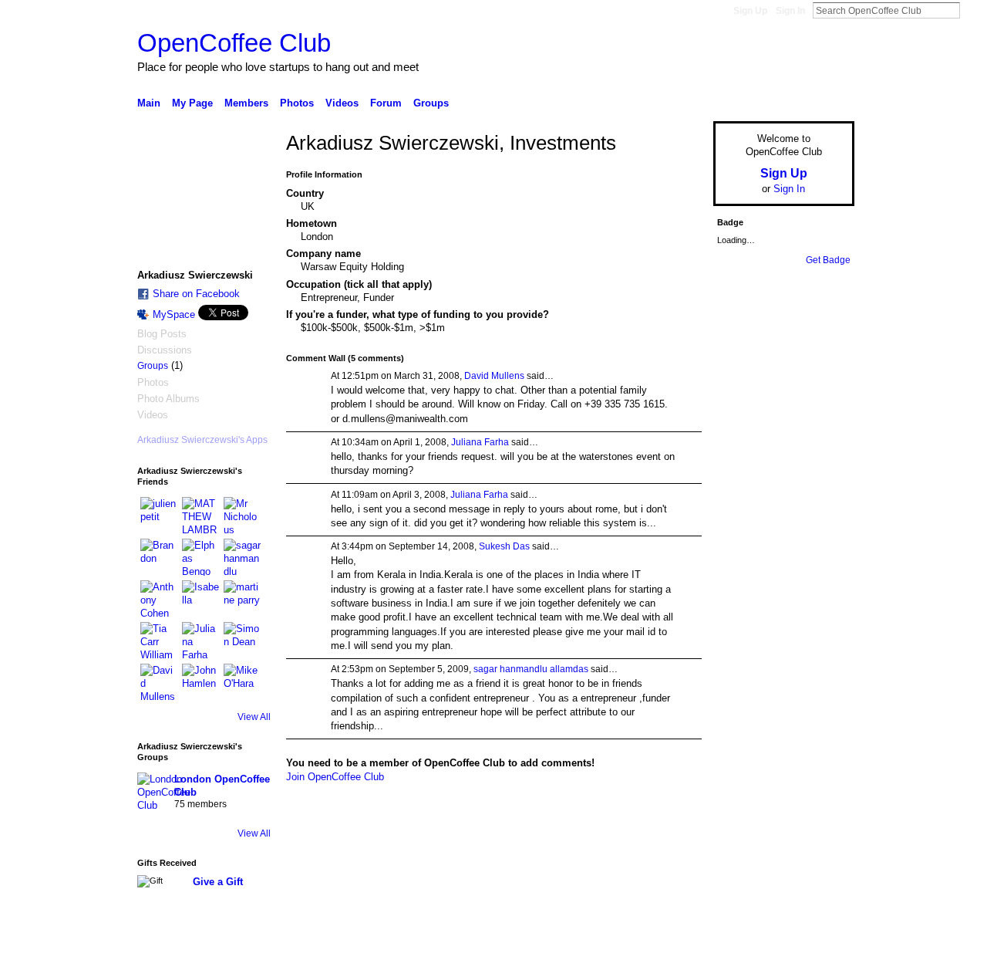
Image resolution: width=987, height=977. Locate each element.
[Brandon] (158, 557)
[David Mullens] (158, 682)
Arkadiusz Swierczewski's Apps (202, 439)
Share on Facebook (196, 293)
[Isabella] (200, 598)
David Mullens (494, 375)
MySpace (174, 314)
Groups (152, 365)
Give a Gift (218, 881)
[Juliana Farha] (200, 640)
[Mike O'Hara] (242, 682)
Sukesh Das (504, 546)
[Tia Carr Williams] (158, 640)
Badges (679, 959)
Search (972, 10)
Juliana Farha (480, 442)
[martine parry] (242, 598)
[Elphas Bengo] (200, 557)
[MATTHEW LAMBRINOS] (200, 515)
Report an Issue (740, 959)
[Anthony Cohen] (158, 598)
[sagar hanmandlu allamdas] (242, 557)
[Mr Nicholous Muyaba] (242, 515)
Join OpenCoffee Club (335, 777)
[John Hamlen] (200, 682)
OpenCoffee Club (234, 43)
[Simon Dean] (242, 640)
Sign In (790, 10)
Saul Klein (241, 959)
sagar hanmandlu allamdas (530, 669)
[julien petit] (158, 515)
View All (254, 717)
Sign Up (750, 10)
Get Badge (828, 260)
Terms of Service (819, 959)
